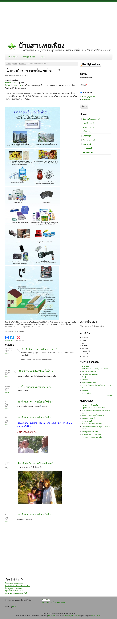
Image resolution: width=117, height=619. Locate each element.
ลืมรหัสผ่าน (86, 99)
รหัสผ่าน (83, 85)
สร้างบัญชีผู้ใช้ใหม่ (88, 97)
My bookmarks (88, 152)
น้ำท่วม (7, 85)
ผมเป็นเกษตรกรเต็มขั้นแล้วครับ (93, 416)
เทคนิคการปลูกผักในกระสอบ (92, 424)
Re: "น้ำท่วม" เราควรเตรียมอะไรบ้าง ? (39, 349)
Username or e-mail (87, 78)
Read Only (85, 366)
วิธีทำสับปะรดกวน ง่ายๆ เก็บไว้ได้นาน (95, 369)
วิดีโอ (42, 57)
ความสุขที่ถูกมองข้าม (89, 418)
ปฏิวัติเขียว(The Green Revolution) (93, 408)
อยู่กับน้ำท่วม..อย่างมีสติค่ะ (14, 591)
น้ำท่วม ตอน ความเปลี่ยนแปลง (15, 583)
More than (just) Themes (71, 615)
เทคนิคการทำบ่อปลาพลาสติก (92, 437)
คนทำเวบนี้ (87, 144)
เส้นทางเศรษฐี (87, 421)
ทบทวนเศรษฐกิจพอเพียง (90, 405)
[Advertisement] (58, 20)
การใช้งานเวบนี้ (88, 123)
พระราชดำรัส (12, 57)
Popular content (89, 140)
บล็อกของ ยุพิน (9, 340)
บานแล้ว (85, 380)
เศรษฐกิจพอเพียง (29, 57)
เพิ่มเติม (109, 396)
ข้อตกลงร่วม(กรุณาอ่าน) (91, 119)
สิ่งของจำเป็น (16, 85)
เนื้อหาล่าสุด (87, 132)
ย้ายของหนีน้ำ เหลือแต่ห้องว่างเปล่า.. (17, 586)
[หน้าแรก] (12, 46)
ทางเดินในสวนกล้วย (89, 372)
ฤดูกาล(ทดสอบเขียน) (89, 382)
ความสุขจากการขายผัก (90, 432)
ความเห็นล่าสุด (88, 127)
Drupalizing (52, 615)
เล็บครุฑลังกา (86, 393)
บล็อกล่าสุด (87, 136)
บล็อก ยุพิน (22, 64)
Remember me (87, 92)
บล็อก (15, 64)
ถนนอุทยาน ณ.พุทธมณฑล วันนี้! (16, 593)
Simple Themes (96, 615)
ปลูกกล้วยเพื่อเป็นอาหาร (90, 374)
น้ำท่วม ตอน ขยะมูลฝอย (13, 588)
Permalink (7, 353)
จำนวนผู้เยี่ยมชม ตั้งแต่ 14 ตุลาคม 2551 (54, 602)
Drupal (14, 607)
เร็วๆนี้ (84, 377)
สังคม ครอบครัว (10, 83)
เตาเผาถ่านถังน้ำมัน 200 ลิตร (92, 434)
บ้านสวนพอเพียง (41, 45)
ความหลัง (85, 390)
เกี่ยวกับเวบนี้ (87, 148)
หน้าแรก (8, 64)
